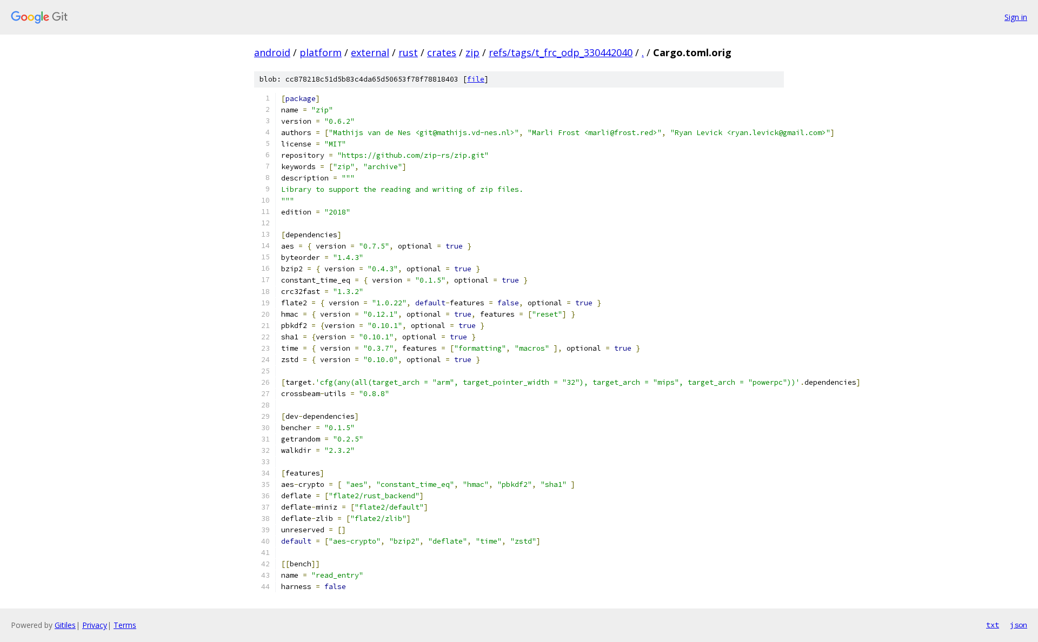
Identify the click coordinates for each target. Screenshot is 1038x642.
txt (992, 625)
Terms (125, 625)
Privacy (94, 625)
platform (321, 52)
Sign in (1015, 17)
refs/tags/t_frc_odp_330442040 (561, 52)
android (272, 52)
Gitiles (65, 625)
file (475, 79)
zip (472, 52)
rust (408, 52)
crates (441, 52)
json (1018, 625)
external (370, 52)
